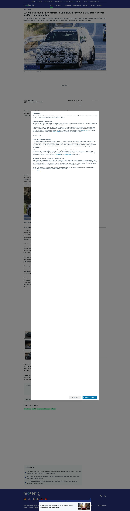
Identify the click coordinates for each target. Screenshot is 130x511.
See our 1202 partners (38, 171)
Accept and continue (90, 397)
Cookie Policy (84, 130)
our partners (49, 149)
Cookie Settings (56, 131)
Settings (74, 397)
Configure (58, 154)
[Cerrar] (90, 499)
